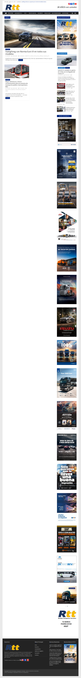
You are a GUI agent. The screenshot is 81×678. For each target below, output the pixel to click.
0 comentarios (22, 55)
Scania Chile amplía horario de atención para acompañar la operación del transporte (38, 1)
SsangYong (45, 55)
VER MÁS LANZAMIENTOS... (64, 116)
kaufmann (13, 89)
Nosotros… (37, 647)
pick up (38, 55)
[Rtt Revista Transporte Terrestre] (5, 13)
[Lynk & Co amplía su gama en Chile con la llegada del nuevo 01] (67, 56)
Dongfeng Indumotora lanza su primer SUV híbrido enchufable (70, 109)
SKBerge (41, 55)
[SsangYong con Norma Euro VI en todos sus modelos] (29, 20)
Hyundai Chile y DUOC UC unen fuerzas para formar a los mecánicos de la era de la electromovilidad (71, 100)
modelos (31, 55)
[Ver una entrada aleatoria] (75, 13)
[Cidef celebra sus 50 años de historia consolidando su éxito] (61, 83)
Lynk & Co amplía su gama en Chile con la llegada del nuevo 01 (66, 71)
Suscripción (37, 653)
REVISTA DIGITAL (32, 13)
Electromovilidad (56, 13)
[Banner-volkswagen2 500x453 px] (67, 595)
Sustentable (65, 13)
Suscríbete (40, 13)
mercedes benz (18, 89)
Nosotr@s (10, 13)
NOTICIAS (7, 49)
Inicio (36, 645)
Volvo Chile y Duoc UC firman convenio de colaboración (70, 92)
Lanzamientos (18, 13)
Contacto (37, 655)
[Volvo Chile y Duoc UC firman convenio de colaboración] (61, 90)
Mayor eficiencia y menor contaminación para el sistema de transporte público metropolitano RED (16, 84)
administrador (15, 55)
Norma (35, 55)
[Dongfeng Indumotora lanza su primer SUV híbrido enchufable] (61, 106)
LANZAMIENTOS (61, 67)
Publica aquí (47, 13)
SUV (48, 55)
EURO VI (28, 55)
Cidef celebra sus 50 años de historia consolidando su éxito (70, 85)
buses (6, 89)
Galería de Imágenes (39, 651)
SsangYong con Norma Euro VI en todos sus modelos (25, 52)
